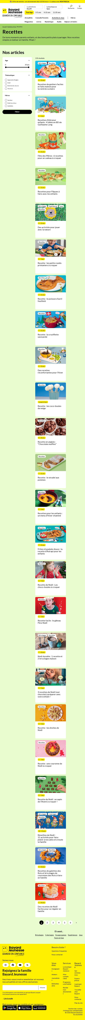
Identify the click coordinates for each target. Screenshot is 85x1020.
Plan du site (78, 1003)
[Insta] (5, 965)
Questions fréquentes (59, 951)
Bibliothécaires (55, 985)
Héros (73, 18)
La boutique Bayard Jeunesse (67, 969)
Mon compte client (65, 976)
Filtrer (17, 112)
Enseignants (55, 970)
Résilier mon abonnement (67, 991)
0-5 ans (38, 12)
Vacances (10, 88)
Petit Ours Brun (11, 103)
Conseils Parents (41, 18)
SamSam (9, 100)
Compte (79, 8)
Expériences (72, 935)
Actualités (29, 18)
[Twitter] (27, 965)
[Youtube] (20, 965)
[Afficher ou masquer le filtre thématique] (29, 75)
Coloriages (49, 935)
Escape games (60, 935)
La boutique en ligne (52, 7)
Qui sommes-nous (77, 973)
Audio (59, 22)
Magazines (29, 22)
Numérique (49, 22)
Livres (38, 22)
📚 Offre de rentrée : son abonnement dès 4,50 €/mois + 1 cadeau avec (39, 1)
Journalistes (55, 979)
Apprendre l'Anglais (12, 80)
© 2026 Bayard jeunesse (74, 1012)
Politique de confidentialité (73, 1011)
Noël (8, 83)
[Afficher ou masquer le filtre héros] (29, 95)
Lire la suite (8, 998)
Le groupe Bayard (77, 985)
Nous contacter (57, 955)
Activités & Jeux (58, 18)
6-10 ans (47, 12)
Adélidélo (10, 106)
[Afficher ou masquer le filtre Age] (29, 60)
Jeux (81, 935)
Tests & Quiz (59, 938)
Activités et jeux (11, 26)
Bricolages (39, 935)
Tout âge (29, 12)
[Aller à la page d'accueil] (12, 17)
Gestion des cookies (75, 1009)
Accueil (4, 26)
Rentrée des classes (13, 85)
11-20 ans (56, 12)
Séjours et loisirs (70, 22)
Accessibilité (78, 1014)
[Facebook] (13, 965)
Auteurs (54, 974)
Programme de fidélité (67, 983)
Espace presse (77, 979)
